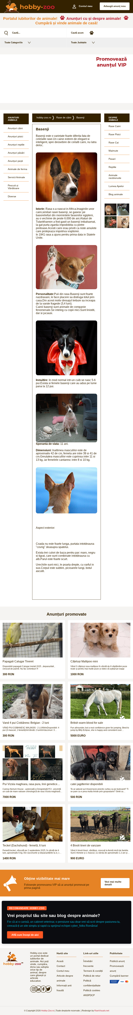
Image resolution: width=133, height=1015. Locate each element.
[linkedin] (37, 989)
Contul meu (63, 970)
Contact (61, 966)
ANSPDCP (89, 995)
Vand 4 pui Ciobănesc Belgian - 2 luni (26, 722)
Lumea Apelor (116, 186)
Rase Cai (114, 142)
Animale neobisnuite (115, 176)
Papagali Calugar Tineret (18, 661)
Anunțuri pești (15, 161)
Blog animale (116, 194)
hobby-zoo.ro (44, 117)
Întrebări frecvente (88, 963)
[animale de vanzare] (13, 958)
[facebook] (42, 989)
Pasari (112, 158)
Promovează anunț (117, 968)
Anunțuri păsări (16, 152)
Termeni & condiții (93, 970)
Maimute (113, 150)
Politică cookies (91, 990)
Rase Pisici (115, 134)
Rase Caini (115, 126)
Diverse (12, 196)
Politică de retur (91, 975)
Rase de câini (63, 117)
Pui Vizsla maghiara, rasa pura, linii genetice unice (30, 784)
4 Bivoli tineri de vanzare (85, 845)
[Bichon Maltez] (123, 209)
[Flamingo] (110, 222)
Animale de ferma (17, 169)
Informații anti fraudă (64, 988)
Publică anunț (117, 961)
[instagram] (32, 989)
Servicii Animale (16, 177)
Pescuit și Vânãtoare (13, 187)
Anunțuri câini (15, 128)
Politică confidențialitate (91, 983)
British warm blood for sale (86, 722)
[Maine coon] (123, 222)
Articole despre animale (65, 978)
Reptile (112, 167)
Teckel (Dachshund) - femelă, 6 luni (24, 845)
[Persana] (110, 209)
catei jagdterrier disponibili (86, 784)
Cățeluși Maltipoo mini (84, 661)
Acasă (60, 961)
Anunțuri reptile (16, 144)
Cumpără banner (119, 975)
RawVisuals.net (101, 1010)
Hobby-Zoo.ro (47, 1010)
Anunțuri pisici (15, 136)
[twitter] (47, 989)
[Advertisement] (45, 78)
